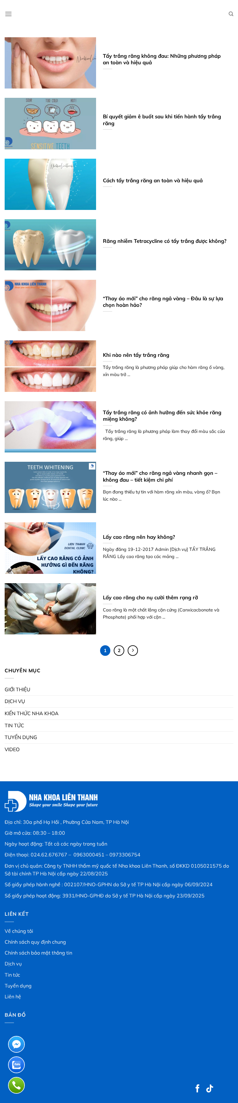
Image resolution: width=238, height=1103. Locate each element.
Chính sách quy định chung (35, 942)
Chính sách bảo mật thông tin (38, 953)
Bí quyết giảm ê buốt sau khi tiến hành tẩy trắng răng (162, 119)
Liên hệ (13, 996)
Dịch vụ (13, 963)
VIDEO (12, 749)
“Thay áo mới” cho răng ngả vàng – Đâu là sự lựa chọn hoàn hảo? (163, 301)
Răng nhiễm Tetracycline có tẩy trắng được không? (165, 241)
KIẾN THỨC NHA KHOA (32, 713)
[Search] (231, 14)
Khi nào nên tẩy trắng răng (136, 355)
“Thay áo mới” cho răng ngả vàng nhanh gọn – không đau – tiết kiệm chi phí (160, 476)
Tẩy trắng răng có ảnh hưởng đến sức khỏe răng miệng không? (162, 415)
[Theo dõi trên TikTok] (210, 1089)
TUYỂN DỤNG (21, 737)
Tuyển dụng (18, 986)
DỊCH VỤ (15, 701)
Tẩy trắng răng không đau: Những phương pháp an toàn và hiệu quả (162, 59)
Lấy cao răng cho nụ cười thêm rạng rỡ (150, 597)
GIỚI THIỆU (17, 689)
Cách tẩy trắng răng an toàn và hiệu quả (153, 180)
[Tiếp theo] (133, 650)
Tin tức (12, 975)
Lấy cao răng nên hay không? (139, 536)
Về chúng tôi (19, 931)
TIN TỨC (14, 725)
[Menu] (8, 13)
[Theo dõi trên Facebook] (198, 1089)
